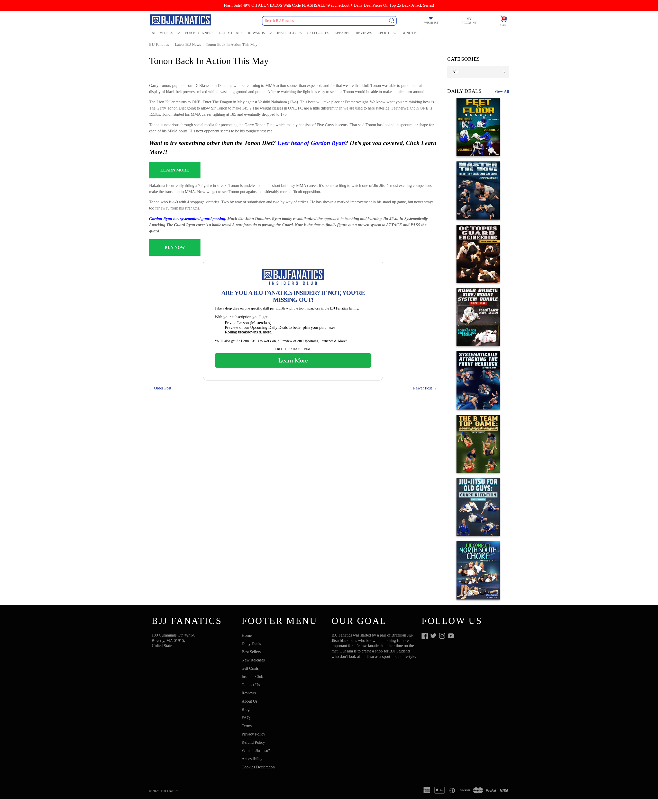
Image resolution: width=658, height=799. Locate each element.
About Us (250, 701)
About (383, 33)
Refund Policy (253, 742)
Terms (247, 726)
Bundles (409, 33)
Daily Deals (231, 33)
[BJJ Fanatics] (181, 20)
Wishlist (431, 23)
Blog (246, 709)
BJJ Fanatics (159, 44)
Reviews (364, 33)
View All (501, 91)
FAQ (246, 717)
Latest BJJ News (188, 44)
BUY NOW (175, 247)
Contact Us (251, 685)
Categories (318, 33)
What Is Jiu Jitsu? (256, 750)
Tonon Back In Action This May (232, 44)
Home (247, 635)
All (455, 72)
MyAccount (469, 21)
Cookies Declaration (258, 767)
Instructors (289, 33)
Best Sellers (251, 652)
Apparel (342, 33)
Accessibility (252, 759)
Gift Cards (250, 668)
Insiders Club (252, 676)
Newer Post (422, 388)
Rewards (256, 33)
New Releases (253, 660)
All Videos (162, 33)
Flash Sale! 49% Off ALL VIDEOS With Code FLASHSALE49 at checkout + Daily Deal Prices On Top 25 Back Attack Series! (329, 5)
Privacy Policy (253, 734)
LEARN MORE (174, 170)
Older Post (162, 388)
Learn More (293, 360)
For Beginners (199, 33)
